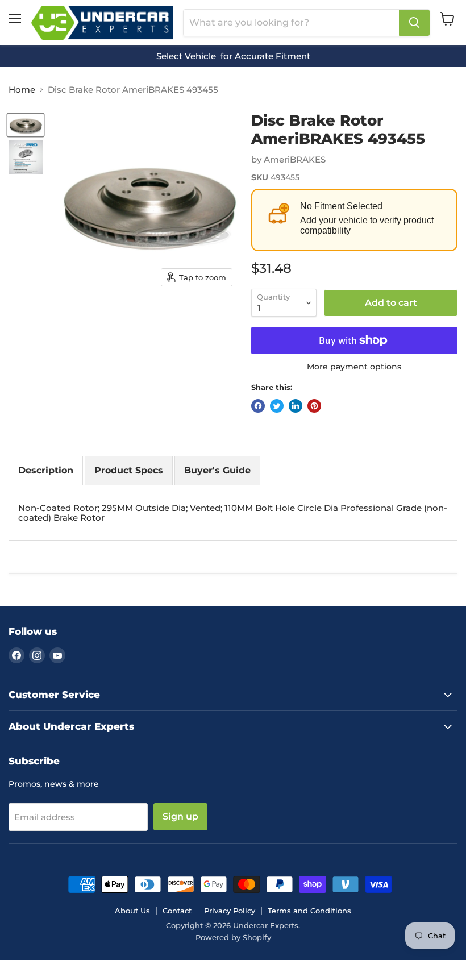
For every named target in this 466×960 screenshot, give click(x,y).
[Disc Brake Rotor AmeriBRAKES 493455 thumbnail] (25, 125)
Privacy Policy (229, 910)
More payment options (354, 366)
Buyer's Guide (217, 470)
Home (22, 89)
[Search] (414, 23)
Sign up (180, 816)
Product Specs (128, 470)
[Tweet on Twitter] (277, 406)
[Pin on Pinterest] (314, 406)
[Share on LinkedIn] (295, 406)
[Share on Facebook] (258, 406)
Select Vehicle (186, 56)
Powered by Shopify (233, 937)
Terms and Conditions (309, 910)
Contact (177, 910)
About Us (132, 910)
